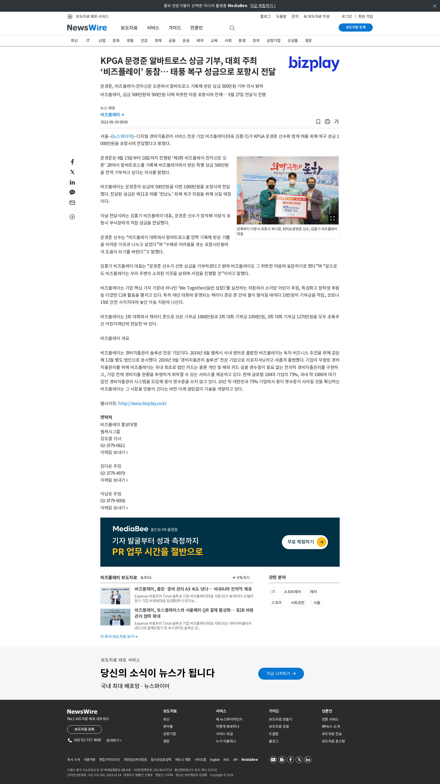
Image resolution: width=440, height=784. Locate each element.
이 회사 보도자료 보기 (118, 636)
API (235, 760)
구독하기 (243, 577)
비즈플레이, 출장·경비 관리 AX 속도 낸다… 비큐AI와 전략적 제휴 (193, 589)
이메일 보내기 (114, 452)
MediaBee (249, 760)
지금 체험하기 (263, 5)
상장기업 (273, 40)
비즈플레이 (112, 115)
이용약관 (89, 760)
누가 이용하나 (226, 741)
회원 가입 (365, 16)
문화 (116, 40)
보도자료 (129, 28)
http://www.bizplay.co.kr (142, 403)
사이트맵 (200, 760)
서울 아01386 (96, 775)
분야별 (168, 726)
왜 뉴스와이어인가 (229, 719)
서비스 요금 (224, 734)
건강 (144, 40)
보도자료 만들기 (280, 719)
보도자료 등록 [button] (84, 729)
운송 (186, 40)
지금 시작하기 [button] (278, 673)
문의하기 (113, 740)
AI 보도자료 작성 (316, 16)
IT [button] (273, 591)
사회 (228, 40)
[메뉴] (71, 16)
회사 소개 (73, 760)
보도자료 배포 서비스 (92, 16)
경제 (158, 40)
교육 (214, 40)
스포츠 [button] (276, 602)
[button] (318, 121)
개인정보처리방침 (135, 760)
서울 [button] (316, 602)
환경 (242, 40)
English (215, 760)
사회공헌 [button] (298, 602)
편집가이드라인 (109, 760)
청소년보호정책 (161, 760)
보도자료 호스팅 (333, 741)
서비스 (153, 28)
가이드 (175, 28)
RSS (148, 577)
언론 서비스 (330, 719)
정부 (256, 40)
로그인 (347, 16)
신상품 (292, 40)
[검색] (232, 28)
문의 (295, 16)
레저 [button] (313, 591)
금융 (172, 40)
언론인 (196, 28)
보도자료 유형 (279, 726)
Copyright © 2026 (221, 775)
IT (88, 40)
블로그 (265, 16)
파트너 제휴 (183, 760)
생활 (130, 40)
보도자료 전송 (332, 734)
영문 (308, 40)
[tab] (187, 711)
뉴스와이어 (122, 136)
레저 (200, 40)
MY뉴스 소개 (331, 726)
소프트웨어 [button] (292, 591)
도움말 (281, 16)
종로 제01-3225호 (206, 770)
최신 (74, 40)
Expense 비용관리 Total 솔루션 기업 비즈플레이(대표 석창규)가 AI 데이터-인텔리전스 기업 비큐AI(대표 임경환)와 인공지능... (193, 598)
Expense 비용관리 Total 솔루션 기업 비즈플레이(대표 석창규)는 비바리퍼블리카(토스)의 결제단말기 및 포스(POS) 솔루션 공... (192, 625)
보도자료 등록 (356, 27)
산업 (102, 40)
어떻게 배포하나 (227, 726)
